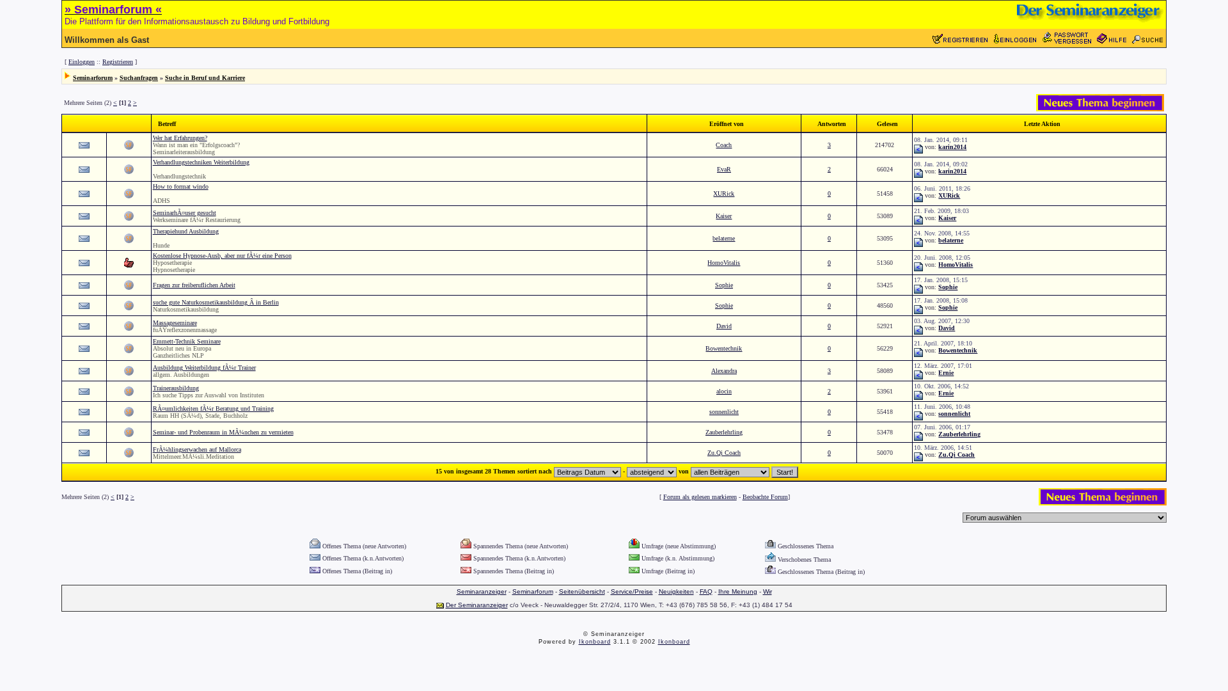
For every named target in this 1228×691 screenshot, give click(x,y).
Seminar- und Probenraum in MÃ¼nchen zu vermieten (223, 432)
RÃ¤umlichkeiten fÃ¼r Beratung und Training (213, 408)
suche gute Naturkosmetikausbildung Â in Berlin (216, 302)
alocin (724, 391)
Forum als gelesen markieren (700, 496)
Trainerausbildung (176, 388)
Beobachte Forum (765, 496)
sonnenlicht (724, 411)
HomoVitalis (723, 262)
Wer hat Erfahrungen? (180, 137)
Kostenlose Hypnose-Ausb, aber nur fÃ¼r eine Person (222, 255)
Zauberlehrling (724, 432)
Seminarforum (93, 77)
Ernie (946, 372)
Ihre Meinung (737, 591)
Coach (724, 144)
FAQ (706, 591)
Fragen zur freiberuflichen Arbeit (194, 285)
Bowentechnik (723, 348)
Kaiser (724, 215)
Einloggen (81, 61)
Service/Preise (632, 591)
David (724, 326)
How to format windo (181, 186)
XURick (723, 193)
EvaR (724, 169)
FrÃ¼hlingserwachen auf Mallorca (197, 449)
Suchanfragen (139, 77)
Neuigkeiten (676, 591)
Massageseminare (175, 322)
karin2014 (952, 146)
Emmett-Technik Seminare (187, 341)
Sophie (724, 285)
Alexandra (724, 370)
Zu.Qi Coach (724, 452)
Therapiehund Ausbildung (186, 231)
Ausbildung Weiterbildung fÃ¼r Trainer (204, 367)
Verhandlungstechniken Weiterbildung (201, 162)
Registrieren (117, 61)
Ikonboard (595, 642)
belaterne (723, 238)
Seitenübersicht (582, 591)
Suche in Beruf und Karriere (205, 77)
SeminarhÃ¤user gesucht (184, 212)
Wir (767, 591)
